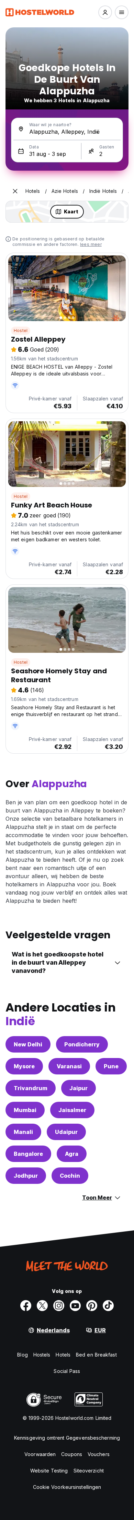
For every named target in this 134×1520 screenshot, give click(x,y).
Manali (23, 1131)
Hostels (42, 1355)
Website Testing (49, 1470)
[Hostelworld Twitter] (42, 1305)
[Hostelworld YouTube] (75, 1305)
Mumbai (25, 1110)
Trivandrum (30, 1088)
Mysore (24, 1066)
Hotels (63, 1355)
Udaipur (66, 1131)
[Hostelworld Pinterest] (91, 1305)
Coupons (71, 1454)
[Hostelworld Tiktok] (108, 1305)
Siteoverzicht (89, 1470)
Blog (22, 1355)
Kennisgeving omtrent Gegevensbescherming (67, 1438)
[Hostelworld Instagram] (58, 1305)
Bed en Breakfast (96, 1355)
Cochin (70, 1175)
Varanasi (69, 1066)
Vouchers (99, 1454)
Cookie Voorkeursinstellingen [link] (67, 1487)
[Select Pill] (105, 12)
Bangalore (28, 1153)
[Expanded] (15, 191)
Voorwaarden (40, 1454)
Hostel (20, 330)
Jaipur (78, 1088)
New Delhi (28, 1044)
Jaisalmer (72, 1110)
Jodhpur (26, 1175)
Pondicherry (82, 1044)
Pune (111, 1066)
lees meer (91, 244)
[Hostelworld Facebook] (25, 1305)
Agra (71, 1153)
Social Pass (67, 1371)
